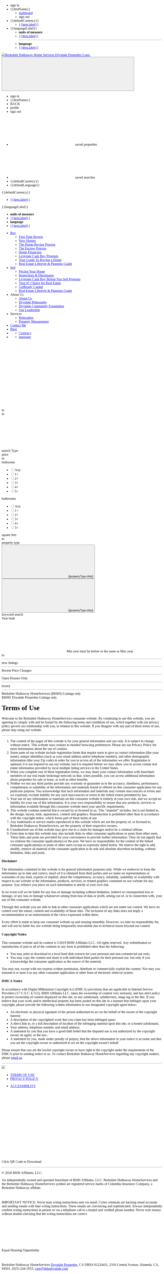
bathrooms (9, 498)
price (5, 454)
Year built (8, 618)
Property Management (34, 321)
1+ (16, 474)
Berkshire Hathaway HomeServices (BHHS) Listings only (41, 693)
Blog (13, 329)
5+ (16, 491)
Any (18, 470)
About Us (25, 298)
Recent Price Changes (16, 670)
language (25, 337)
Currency (25, 333)
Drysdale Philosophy (33, 302)
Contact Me (18, 325)
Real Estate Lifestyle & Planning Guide (45, 264)
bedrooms (8, 462)
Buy (13, 233)
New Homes (27, 240)
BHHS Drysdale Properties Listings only (29, 697)
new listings (10, 663)
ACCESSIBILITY (23, 1086)
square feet (9, 535)
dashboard (26, 13)
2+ (16, 478)
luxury (6, 686)
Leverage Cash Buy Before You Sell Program (49, 279)
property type (11, 542)
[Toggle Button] (68, 74)
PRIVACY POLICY (24, 1078)
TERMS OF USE (22, 1075)
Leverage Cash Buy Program (38, 256)
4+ (16, 487)
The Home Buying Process (37, 244)
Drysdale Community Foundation (41, 306)
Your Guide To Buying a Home (40, 260)
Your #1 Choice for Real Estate (40, 283)
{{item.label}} (29, 24)
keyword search (12, 614)
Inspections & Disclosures (36, 275)
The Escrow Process (32, 248)
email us (16, 1058)
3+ (16, 483)
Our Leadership (29, 310)
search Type (10, 450)
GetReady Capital (31, 287)
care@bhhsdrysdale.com (51, 1268)
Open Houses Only (15, 678)
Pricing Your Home (32, 271)
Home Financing (30, 252)
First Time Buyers (31, 237)
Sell (12, 267)
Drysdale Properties (64, 1265)
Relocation (26, 317)
